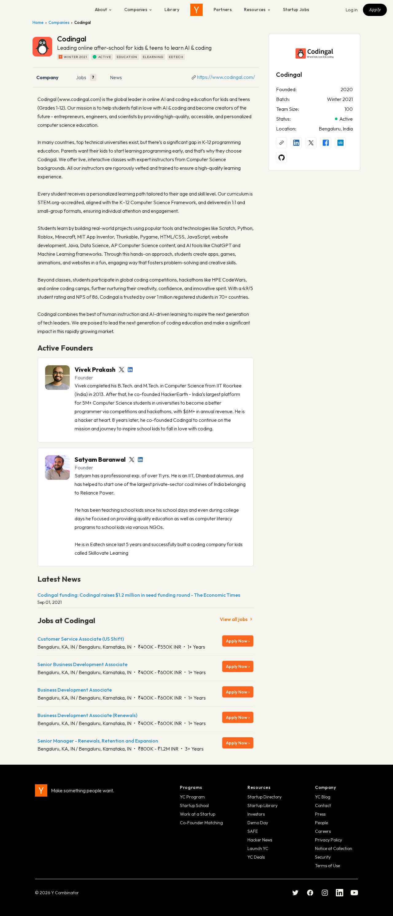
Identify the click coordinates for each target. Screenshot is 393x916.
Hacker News (259, 840)
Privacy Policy (328, 840)
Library (172, 9)
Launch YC (257, 848)
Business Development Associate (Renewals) (87, 715)
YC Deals (256, 857)
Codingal (289, 74)
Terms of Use (327, 865)
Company (47, 77)
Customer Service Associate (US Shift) (80, 639)
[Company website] (281, 142)
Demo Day (257, 822)
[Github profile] (281, 157)
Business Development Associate (74, 690)
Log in (352, 10)
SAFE (252, 831)
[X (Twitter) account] (311, 142)
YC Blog (322, 797)
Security (323, 857)
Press (320, 814)
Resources (255, 9)
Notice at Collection (333, 848)
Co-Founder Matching (201, 822)
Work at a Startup (197, 814)
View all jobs (233, 619)
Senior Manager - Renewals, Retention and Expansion (97, 741)
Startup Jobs (296, 9)
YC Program (192, 797)
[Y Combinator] (196, 10)
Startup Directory (264, 797)
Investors (256, 814)
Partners (223, 9)
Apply (375, 9)
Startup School (194, 805)
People (321, 822)
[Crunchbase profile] (340, 142)
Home (38, 22)
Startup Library (262, 805)
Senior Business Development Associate (82, 664)
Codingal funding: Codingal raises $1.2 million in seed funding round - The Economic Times (138, 595)
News (116, 77)
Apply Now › (238, 641)
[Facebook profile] (325, 142)
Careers (323, 831)
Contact (323, 805)
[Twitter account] (121, 369)
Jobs (81, 77)
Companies (136, 9)
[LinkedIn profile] (130, 369)
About (101, 9)
